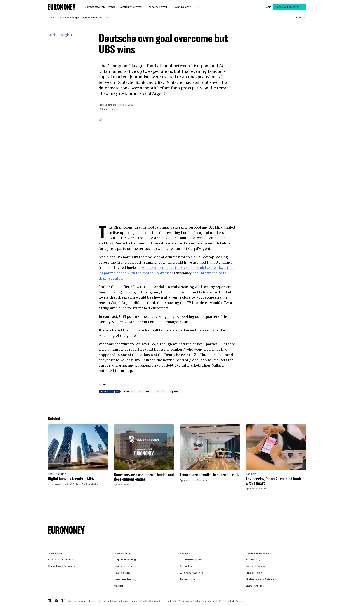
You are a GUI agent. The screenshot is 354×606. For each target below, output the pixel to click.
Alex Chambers (107, 104)
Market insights (60, 34)
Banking (128, 391)
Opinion (174, 391)
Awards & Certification (61, 559)
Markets (118, 585)
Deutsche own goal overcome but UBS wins (83, 17)
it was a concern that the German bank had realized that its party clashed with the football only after (166, 270)
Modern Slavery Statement (261, 579)
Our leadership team (191, 559)
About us (185, 553)
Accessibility (253, 559)
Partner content (189, 579)
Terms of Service (256, 565)
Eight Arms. (236, 601)
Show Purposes (255, 585)
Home (51, 17)
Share (299, 17)
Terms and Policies (257, 553)
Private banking (123, 565)
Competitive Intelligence (100, 7)
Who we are (182, 7)
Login (268, 6)
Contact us (186, 565)
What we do (55, 553)
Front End (144, 391)
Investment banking (125, 579)
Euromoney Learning (192, 572)
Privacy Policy (254, 572)
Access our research (287, 6)
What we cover (158, 7)
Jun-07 (160, 391)
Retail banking (122, 572)
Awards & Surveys (131, 7)
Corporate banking (125, 559)
